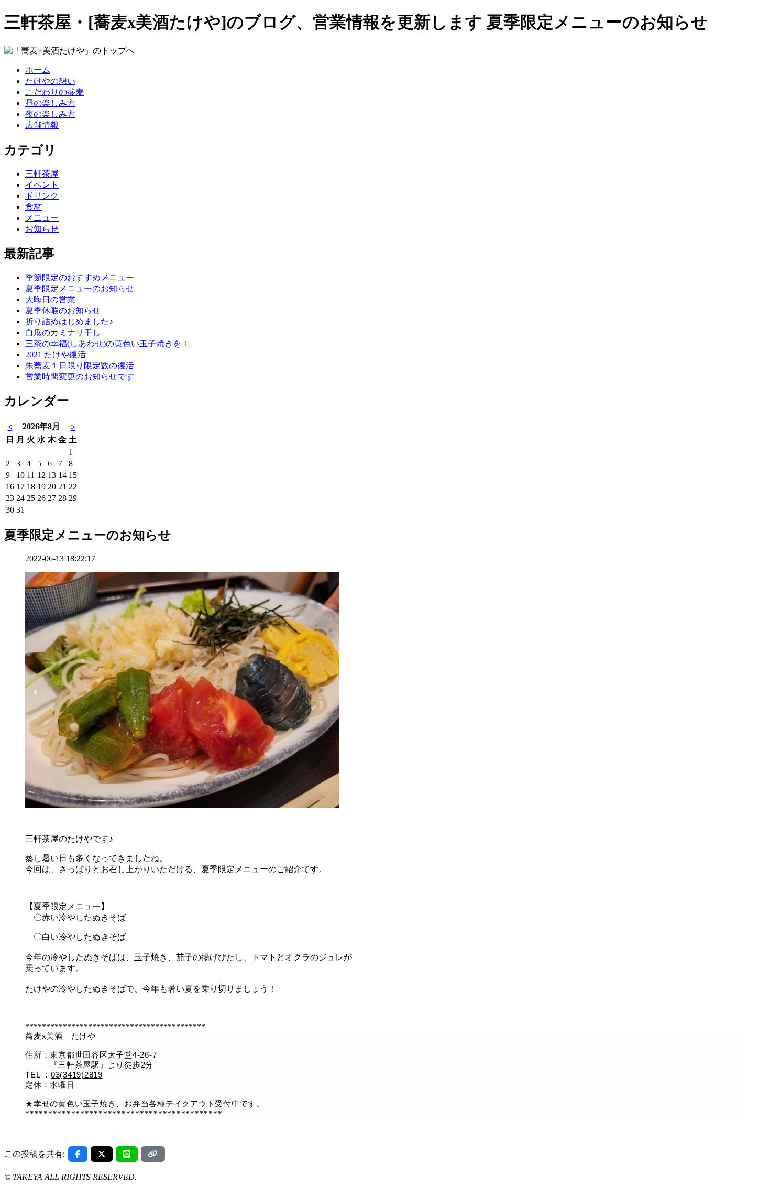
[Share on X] (102, 1154)
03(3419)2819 (77, 1074)
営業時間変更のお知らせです (79, 376)
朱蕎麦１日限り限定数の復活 (79, 365)
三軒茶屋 (42, 173)
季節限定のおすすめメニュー (79, 277)
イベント (42, 184)
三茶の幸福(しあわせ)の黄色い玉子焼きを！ (107, 343)
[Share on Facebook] (77, 1154)
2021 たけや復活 (55, 354)
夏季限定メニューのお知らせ (79, 288)
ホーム (37, 70)
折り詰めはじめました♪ (69, 321)
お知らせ (42, 228)
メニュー (42, 217)
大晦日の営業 (50, 299)
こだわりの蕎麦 (54, 92)
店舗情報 (42, 125)
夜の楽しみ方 (50, 114)
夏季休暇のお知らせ (63, 310)
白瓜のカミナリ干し (63, 332)
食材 (33, 206)
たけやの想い (50, 81)
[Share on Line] (127, 1154)
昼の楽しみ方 (50, 103)
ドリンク (42, 195)
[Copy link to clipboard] (153, 1154)
